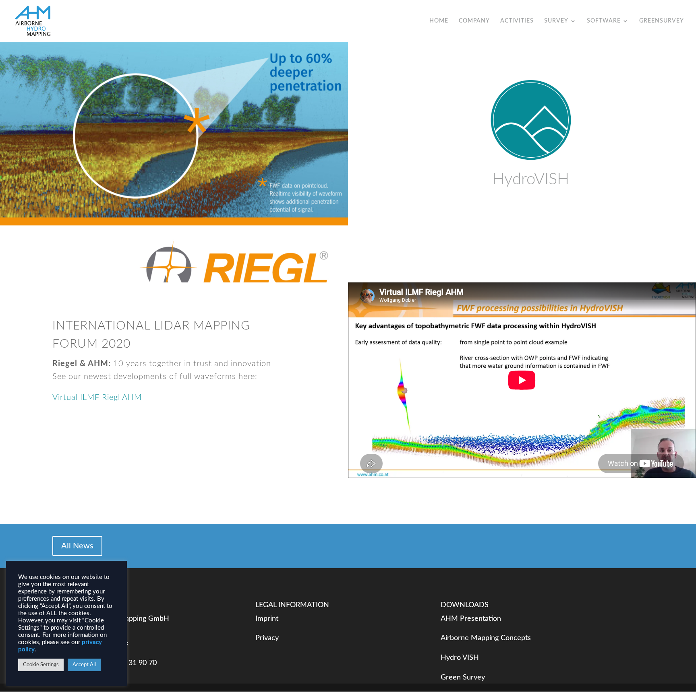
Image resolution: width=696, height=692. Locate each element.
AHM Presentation (471, 618)
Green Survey (463, 677)
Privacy (267, 638)
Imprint (266, 618)
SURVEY (556, 21)
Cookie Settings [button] (41, 664)
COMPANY (474, 21)
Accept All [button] (84, 664)
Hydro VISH (460, 657)
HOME (438, 21)
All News (77, 546)
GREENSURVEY (661, 21)
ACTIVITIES (517, 21)
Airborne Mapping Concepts (486, 638)
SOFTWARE (604, 21)
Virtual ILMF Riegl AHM (97, 397)
